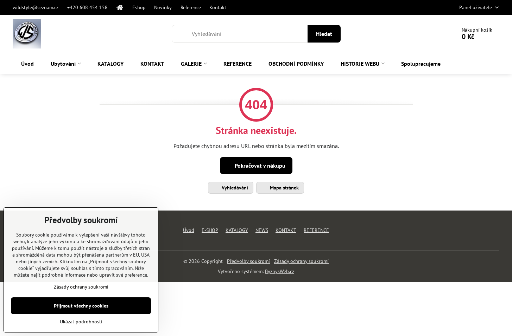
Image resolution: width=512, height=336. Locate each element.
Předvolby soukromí (248, 261)
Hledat (324, 33)
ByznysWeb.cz (279, 271)
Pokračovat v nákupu (259, 165)
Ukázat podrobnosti (81, 321)
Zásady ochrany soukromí (301, 261)
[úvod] (120, 7)
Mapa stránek (283, 188)
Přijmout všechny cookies (81, 306)
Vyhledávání (234, 188)
